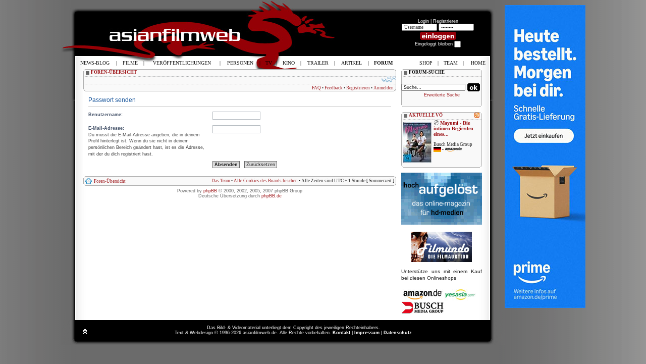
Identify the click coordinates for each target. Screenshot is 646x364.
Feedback (334, 87)
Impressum (367, 332)
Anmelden (383, 87)
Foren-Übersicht (110, 181)
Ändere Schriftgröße (389, 79)
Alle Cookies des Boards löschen (266, 180)
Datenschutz (398, 332)
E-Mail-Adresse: (106, 128)
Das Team (220, 180)
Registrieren (445, 21)
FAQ (316, 87)
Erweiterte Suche (442, 94)
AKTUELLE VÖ (426, 115)
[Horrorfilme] (441, 260)
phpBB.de (271, 195)
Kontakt (341, 332)
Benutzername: (105, 114)
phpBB (210, 190)
